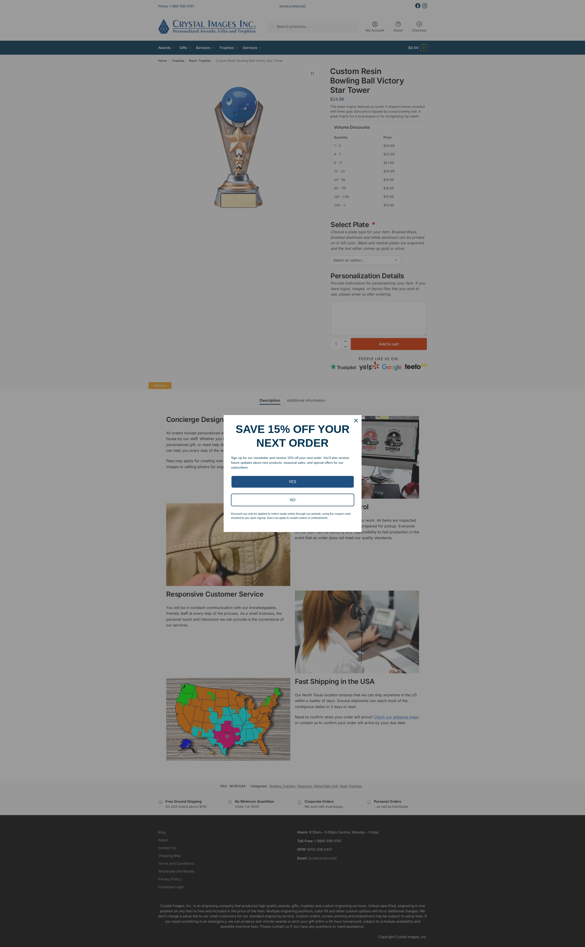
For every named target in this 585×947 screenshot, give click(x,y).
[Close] (356, 420)
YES (292, 482)
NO (292, 500)
